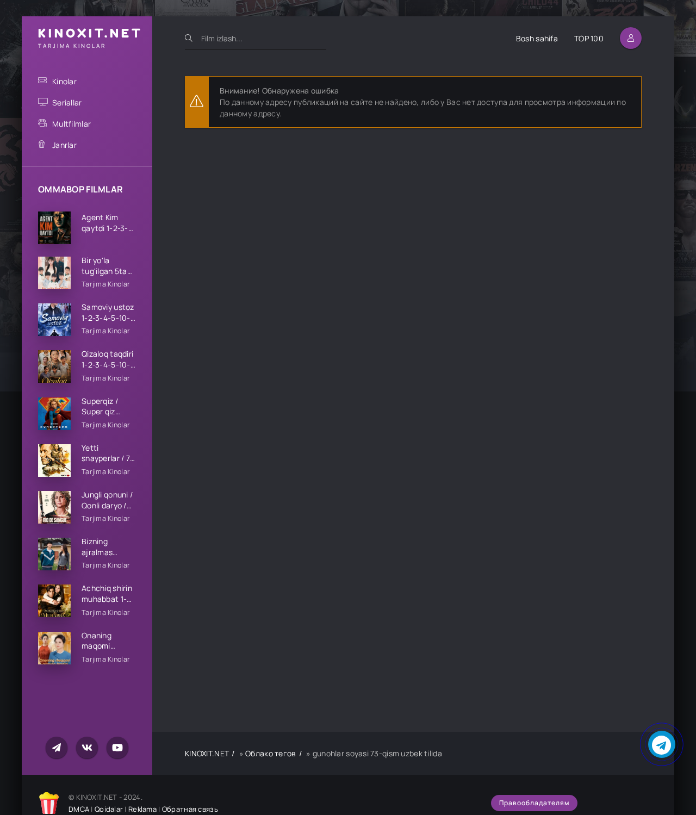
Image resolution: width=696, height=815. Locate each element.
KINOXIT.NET (207, 753)
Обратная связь (190, 809)
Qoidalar (109, 809)
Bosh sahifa (537, 38)
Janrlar (64, 145)
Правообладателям (534, 802)
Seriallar (67, 102)
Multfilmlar (71, 124)
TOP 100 (589, 38)
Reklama (142, 809)
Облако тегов (270, 753)
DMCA (79, 809)
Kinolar (64, 81)
